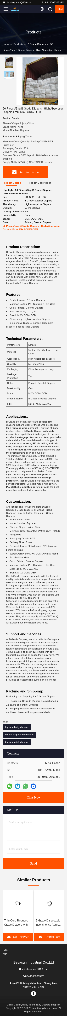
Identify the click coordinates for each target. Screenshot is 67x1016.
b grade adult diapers (16, 742)
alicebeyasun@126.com (19, 2)
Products (18, 44)
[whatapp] (25, 786)
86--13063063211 (54, 2)
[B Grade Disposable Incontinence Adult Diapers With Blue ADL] (49, 903)
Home (6, 44)
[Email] (33, 786)
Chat (60, 9)
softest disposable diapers (19, 734)
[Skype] (17, 786)
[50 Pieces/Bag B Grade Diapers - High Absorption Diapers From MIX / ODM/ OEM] (40, 81)
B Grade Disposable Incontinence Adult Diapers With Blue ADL (48, 923)
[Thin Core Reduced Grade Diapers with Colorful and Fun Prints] (18, 903)
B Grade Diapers (36, 44)
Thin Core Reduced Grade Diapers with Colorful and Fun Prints (16, 923)
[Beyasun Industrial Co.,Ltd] (17, 9)
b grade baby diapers (16, 727)
